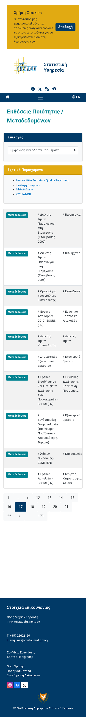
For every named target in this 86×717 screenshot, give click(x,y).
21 (66, 507)
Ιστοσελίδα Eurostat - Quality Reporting (42, 180)
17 (20, 507)
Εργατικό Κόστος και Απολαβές (70, 316)
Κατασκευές (73, 453)
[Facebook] (33, 89)
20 (55, 507)
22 (9, 516)
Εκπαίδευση (73, 291)
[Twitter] (41, 89)
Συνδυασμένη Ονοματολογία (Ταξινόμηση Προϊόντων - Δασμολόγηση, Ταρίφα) (48, 431)
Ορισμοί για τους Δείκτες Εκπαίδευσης (47, 296)
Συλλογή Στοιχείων (28, 185)
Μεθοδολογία (24, 189)
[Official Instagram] (10, 685)
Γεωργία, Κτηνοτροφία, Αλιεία (72, 478)
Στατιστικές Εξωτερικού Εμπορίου (47, 361)
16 (9, 507)
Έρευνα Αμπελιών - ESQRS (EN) (45, 478)
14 (61, 498)
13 (49, 498)
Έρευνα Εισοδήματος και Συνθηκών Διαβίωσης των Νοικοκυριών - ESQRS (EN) (48, 390)
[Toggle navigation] (40, 97)
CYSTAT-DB (23, 194)
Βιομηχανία (72, 214)
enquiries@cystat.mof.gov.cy (29, 640)
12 (38, 498)
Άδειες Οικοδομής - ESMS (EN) (46, 458)
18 (32, 507)
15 (72, 498)
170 (41, 516)
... (18, 498)
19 (43, 507)
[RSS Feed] (47, 89)
